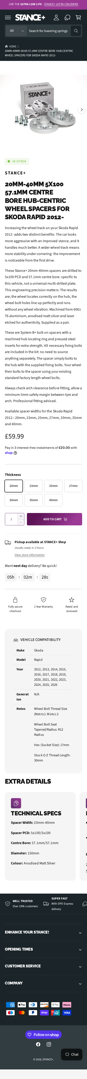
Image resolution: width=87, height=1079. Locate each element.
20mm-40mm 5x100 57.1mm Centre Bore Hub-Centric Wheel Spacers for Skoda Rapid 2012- (39, 53)
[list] (43, 837)
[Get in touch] (67, 17)
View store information (30, 555)
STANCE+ (15, 173)
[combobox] (55, 31)
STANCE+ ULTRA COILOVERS (61, 4)
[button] (8, 17)
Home (12, 46)
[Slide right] (81, 109)
